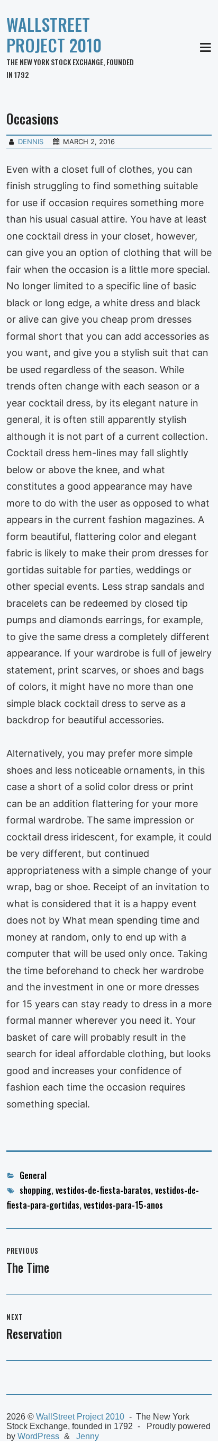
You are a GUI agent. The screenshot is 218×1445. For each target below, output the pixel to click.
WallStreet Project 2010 (54, 34)
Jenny (87, 1436)
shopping (35, 1190)
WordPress (38, 1436)
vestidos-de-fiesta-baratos (103, 1190)
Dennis (30, 141)
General (33, 1175)
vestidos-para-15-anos (123, 1205)
